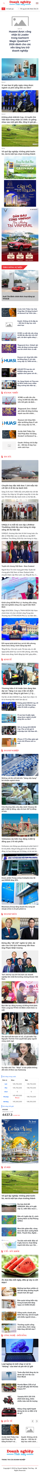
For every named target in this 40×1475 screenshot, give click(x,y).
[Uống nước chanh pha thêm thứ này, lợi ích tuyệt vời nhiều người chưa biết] (9, 1316)
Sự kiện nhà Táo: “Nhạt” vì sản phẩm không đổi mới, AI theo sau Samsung (19, 1069)
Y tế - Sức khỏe (11, 1251)
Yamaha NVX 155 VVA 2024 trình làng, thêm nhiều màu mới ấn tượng (27, 1399)
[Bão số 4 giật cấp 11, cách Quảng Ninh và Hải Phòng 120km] (9, 1219)
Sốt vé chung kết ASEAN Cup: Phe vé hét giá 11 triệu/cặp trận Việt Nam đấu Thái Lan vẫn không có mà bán (27, 731)
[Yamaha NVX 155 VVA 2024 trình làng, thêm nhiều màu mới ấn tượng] (9, 1400)
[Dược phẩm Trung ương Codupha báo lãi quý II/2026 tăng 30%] (20, 865)
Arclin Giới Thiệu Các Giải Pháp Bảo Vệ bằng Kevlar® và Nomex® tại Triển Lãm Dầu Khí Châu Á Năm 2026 (10, 1439)
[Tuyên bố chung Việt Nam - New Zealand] (20, 552)
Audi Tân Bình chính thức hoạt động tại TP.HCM (19, 298)
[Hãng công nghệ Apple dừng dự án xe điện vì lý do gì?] (9, 1412)
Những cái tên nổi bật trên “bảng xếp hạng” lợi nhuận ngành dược (19, 779)
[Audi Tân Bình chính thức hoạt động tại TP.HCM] (20, 281)
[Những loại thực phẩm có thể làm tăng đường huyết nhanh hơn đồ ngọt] (9, 1291)
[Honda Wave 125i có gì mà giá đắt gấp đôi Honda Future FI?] (9, 1388)
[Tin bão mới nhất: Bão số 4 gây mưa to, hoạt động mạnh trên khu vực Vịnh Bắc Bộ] (9, 1244)
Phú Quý (6, 1097)
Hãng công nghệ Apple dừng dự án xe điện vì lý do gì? (27, 1411)
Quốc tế (20, 28)
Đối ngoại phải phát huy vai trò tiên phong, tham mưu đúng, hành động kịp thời (19, 644)
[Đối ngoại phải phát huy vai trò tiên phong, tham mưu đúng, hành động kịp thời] (20, 629)
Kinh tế (3, 82)
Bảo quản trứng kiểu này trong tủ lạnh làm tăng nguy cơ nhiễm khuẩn (27, 1303)
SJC (6, 1084)
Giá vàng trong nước (9, 1076)
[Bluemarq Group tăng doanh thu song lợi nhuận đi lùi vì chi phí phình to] (20, 893)
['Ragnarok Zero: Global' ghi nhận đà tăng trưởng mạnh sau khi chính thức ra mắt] (9, 348)
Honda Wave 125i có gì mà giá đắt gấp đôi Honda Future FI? (27, 1387)
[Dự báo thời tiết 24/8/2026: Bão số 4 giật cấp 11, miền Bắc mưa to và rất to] (9, 1207)
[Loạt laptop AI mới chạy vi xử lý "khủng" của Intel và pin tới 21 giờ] (20, 1350)
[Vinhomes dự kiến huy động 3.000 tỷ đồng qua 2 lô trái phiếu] (20, 825)
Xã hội (3, 148)
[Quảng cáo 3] (20, 1141)
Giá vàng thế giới (8, 1106)
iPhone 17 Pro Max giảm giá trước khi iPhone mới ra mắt (27, 741)
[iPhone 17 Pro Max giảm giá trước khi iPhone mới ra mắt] (9, 742)
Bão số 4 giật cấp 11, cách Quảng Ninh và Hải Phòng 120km (27, 1218)
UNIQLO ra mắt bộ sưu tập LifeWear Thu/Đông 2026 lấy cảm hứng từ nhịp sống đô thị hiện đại (19, 527)
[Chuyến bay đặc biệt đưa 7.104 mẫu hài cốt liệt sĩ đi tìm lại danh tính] (20, 471)
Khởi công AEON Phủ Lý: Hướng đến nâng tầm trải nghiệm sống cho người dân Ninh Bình (19, 605)
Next (36, 1421)
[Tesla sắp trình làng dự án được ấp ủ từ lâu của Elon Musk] (9, 1375)
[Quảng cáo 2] (20, 193)
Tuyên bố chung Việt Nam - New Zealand (18, 566)
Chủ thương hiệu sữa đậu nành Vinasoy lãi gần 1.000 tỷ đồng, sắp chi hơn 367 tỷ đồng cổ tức (19, 809)
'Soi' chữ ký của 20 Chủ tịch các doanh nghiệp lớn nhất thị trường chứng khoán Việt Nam (20, 977)
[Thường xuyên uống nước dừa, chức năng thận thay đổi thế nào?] (9, 1328)
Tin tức (8, 456)
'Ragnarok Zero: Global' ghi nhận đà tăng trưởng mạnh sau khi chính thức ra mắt (27, 347)
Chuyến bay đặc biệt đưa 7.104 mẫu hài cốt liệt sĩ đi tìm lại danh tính (20, 487)
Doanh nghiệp (11, 750)
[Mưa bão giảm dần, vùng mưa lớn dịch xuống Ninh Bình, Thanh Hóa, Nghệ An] (9, 1232)
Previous (32, 1421)
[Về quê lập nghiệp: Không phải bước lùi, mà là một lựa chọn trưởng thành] (20, 136)
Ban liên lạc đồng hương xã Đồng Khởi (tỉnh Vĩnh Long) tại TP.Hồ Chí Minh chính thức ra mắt (19, 1008)
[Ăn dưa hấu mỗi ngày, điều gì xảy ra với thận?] (20, 1266)
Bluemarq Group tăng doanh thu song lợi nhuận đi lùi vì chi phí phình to (18, 908)
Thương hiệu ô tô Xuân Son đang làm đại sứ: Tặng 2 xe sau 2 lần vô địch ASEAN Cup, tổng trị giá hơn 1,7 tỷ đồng (19, 691)
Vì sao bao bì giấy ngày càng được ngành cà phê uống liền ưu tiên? (17, 86)
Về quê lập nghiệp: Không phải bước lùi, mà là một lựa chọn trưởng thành (18, 152)
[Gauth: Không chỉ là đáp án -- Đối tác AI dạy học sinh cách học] (9, 324)
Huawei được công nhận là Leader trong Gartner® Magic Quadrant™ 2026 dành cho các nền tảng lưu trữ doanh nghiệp (20, 41)
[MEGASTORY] (20, 167)
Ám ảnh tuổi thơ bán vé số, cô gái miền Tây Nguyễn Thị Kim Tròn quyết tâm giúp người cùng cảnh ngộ (19, 1039)
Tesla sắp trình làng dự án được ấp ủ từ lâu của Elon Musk (27, 1374)
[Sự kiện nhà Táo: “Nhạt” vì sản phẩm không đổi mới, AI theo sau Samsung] (20, 1054)
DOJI (5, 1092)
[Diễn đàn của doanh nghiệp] (20, 3)
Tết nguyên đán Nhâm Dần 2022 (22, 9)
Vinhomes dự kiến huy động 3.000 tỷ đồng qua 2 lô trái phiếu (18, 840)
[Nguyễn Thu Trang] (20, 234)
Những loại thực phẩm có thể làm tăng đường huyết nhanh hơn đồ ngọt (27, 1290)
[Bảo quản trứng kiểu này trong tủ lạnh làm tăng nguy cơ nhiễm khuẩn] (9, 1303)
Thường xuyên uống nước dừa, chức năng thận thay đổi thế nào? (26, 1327)
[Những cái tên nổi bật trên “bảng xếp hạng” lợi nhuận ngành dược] (20, 765)
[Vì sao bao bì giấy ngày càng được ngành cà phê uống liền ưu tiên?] (20, 69)
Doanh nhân (10, 914)
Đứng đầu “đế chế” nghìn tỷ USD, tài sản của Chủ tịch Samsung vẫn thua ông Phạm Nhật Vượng (18, 945)
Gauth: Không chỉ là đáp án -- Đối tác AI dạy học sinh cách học (27, 323)
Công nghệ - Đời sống (15, 1335)
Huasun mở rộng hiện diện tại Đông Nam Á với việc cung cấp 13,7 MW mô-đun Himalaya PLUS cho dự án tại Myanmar (27, 361)
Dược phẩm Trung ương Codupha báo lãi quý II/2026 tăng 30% (18, 879)
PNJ (6, 1088)
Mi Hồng (6, 1101)
